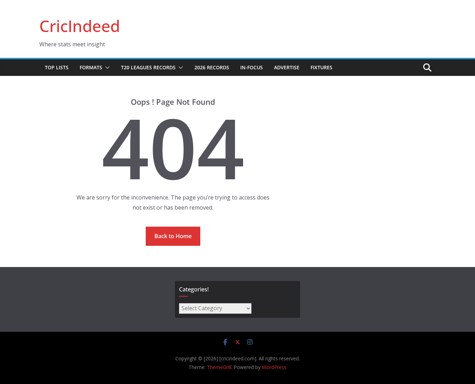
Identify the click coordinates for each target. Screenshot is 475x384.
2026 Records (211, 67)
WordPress (274, 367)
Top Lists (57, 67)
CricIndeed (79, 26)
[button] (106, 67)
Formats (91, 67)
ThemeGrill (219, 367)
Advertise (286, 67)
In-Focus (251, 67)
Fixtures (321, 67)
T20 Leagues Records (148, 67)
